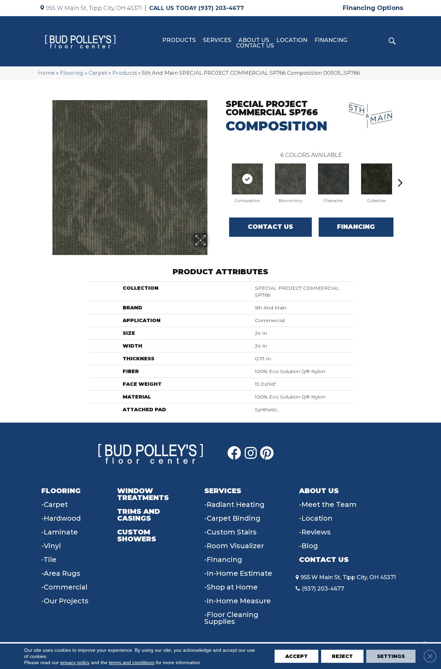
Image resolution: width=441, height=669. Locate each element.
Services (217, 40)
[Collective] (376, 179)
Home (46, 73)
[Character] (333, 179)
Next (400, 172)
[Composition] (247, 179)
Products (179, 40)
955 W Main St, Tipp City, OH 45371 (94, 8)
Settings (391, 656)
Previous (222, 172)
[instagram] (251, 453)
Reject (342, 656)
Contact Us (255, 46)
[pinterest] (267, 453)
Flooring (71, 73)
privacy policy (75, 662)
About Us (253, 40)
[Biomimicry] (290, 179)
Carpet (98, 73)
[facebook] (234, 453)
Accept (296, 656)
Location (291, 40)
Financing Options (373, 8)
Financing (331, 40)
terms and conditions (131, 662)
